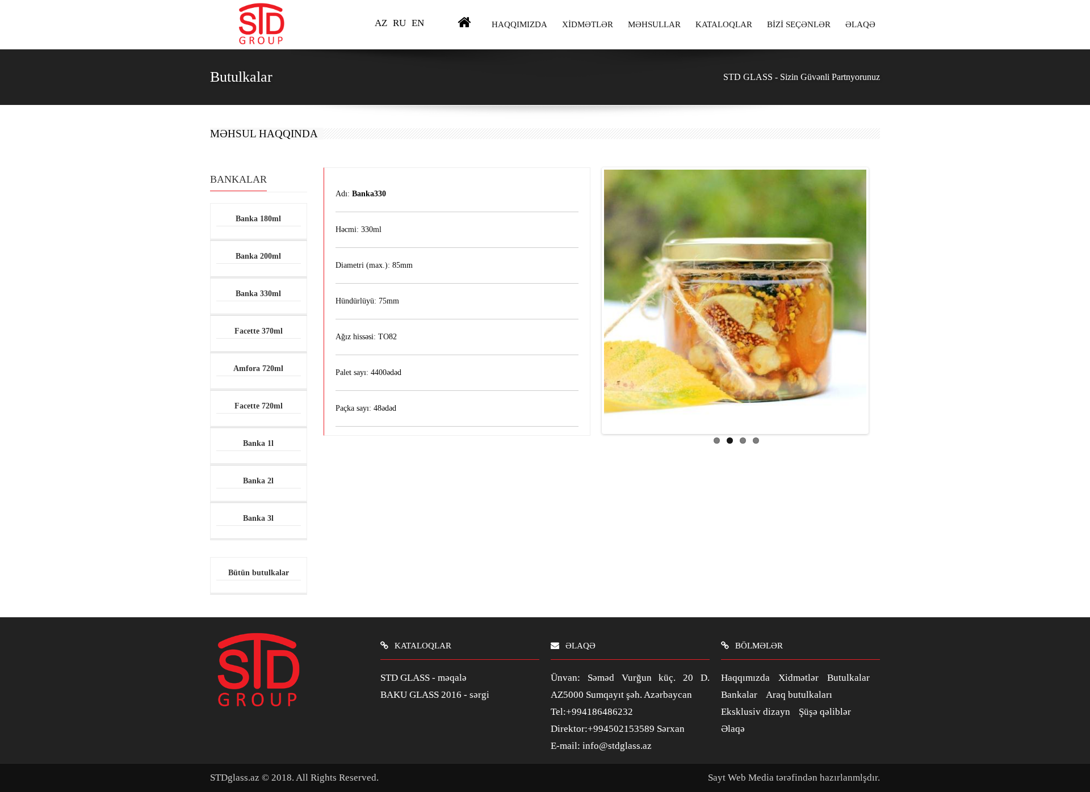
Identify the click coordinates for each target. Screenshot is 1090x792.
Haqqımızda (745, 677)
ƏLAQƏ (860, 24)
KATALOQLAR (723, 24)
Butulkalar (848, 677)
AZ (381, 23)
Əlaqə (733, 728)
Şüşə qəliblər (825, 711)
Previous (592, 297)
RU (399, 23)
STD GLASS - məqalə (423, 677)
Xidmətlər (798, 677)
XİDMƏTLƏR (587, 24)
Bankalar (739, 694)
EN (418, 23)
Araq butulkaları (799, 694)
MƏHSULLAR (654, 24)
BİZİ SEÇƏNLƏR (799, 24)
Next (878, 297)
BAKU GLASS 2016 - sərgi (434, 694)
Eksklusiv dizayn (755, 711)
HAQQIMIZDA (519, 24)
